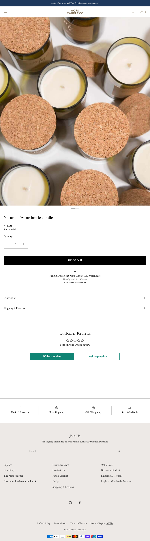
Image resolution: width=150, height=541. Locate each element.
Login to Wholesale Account (116, 481)
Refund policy (43, 523)
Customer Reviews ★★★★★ (20, 481)
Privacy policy (60, 523)
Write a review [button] (52, 356)
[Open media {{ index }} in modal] (75, 111)
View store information (75, 282)
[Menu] (8, 11)
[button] (133, 11)
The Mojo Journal (13, 476)
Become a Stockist (110, 470)
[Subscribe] (116, 451)
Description (10, 298)
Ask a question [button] (98, 356)
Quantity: (8, 236)
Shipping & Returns (14, 308)
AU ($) (109, 523)
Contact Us (58, 470)
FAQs (55, 481)
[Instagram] (70, 504)
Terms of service (78, 523)
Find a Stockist (60, 476)
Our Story (9, 470)
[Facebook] (79, 504)
